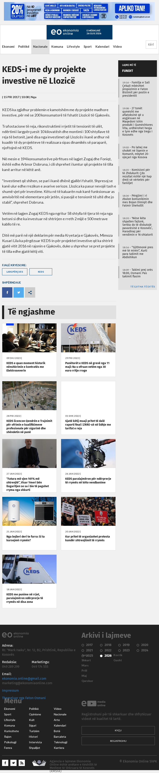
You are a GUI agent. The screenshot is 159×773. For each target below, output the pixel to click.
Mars (85, 665)
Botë (57, 731)
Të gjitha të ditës (142, 286)
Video (117, 46)
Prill (84, 670)
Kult (32, 719)
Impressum (10, 690)
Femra (8, 747)
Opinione (35, 714)
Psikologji (10, 742)
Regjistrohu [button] (118, 740)
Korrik (117, 655)
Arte (57, 719)
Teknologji (60, 742)
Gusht (117, 660)
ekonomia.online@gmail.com (24, 678)
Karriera (59, 747)
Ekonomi (8, 46)
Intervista (35, 742)
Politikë (23, 46)
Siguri (32, 725)
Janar (85, 655)
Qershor (87, 680)
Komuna (57, 46)
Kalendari (102, 46)
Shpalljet (34, 747)
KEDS (41, 271)
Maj (84, 675)
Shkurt (86, 660)
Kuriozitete (11, 731)
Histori (33, 736)
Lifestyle (73, 46)
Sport (88, 46)
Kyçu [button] (118, 730)
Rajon (7, 736)
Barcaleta (60, 736)
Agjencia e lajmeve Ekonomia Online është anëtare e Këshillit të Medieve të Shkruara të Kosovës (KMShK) (73, 766)
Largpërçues (14, 271)
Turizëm (34, 731)
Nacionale (40, 46)
